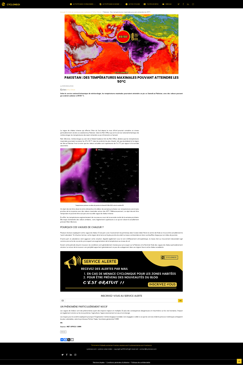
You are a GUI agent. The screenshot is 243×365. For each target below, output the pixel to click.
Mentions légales (99, 362)
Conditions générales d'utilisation (118, 362)
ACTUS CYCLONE (134, 4)
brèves (63, 332)
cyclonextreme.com (136, 345)
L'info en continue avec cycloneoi (79, 12)
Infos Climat (97, 12)
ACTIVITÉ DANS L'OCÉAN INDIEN (83, 4)
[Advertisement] (117, 113)
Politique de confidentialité (140, 362)
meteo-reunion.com (121, 345)
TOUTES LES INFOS (152, 4)
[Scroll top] (239, 361)
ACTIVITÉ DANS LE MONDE (111, 4)
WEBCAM (168, 4)
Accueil (62, 12)
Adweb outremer (106, 345)
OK (180, 301)
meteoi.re (148, 345)
